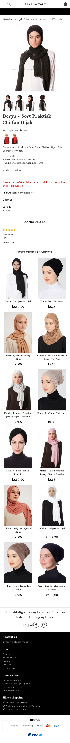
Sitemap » (8, 199)
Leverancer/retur (12, 687)
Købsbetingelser (12, 680)
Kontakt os (9, 657)
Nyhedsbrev (10, 668)
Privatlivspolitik (11, 690)
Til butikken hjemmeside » (18, 192)
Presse (7, 661)
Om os (7, 654)
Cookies (7, 664)
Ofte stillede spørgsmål (17, 683)
